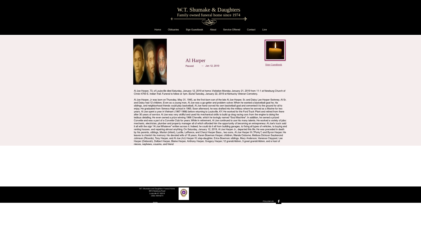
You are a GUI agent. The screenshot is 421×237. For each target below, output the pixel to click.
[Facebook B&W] (278, 201)
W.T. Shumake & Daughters (208, 10)
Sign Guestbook (273, 64)
